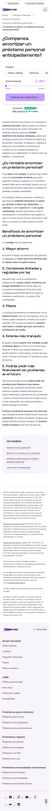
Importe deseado (13, 81)
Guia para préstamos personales (17, 23)
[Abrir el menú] (45, 10)
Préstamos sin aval (11, 758)
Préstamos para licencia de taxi (17, 783)
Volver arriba (41, 629)
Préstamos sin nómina (12, 742)
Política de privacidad (12, 682)
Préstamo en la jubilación (19, 447)
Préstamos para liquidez (13, 772)
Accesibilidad (8, 699)
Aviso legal (7, 687)
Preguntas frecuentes (12, 657)
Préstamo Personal (22, 15)
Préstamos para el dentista (14, 778)
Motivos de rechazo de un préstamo (23, 453)
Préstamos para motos (13, 717)
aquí (10, 572)
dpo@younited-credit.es (16, 583)
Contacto (6, 651)
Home (5, 15)
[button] (40, 81)
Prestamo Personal (11, 19)
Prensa (5, 662)
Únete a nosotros (10, 668)
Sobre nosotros (9, 645)
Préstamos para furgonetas (15, 722)
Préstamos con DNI (11, 753)
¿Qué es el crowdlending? (19, 467)
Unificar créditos (15, 73)
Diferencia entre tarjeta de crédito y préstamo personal (23, 460)
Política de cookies (11, 693)
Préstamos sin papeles (13, 747)
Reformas (34, 73)
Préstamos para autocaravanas (17, 728)
